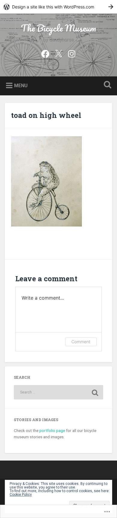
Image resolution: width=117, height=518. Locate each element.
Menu (21, 85)
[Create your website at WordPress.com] (58, 7)
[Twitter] (58, 53)
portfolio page (52, 430)
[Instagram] (71, 53)
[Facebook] (45, 53)
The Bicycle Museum (58, 28)
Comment (80, 341)
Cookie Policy (21, 494)
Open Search (106, 85)
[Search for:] (59, 392)
